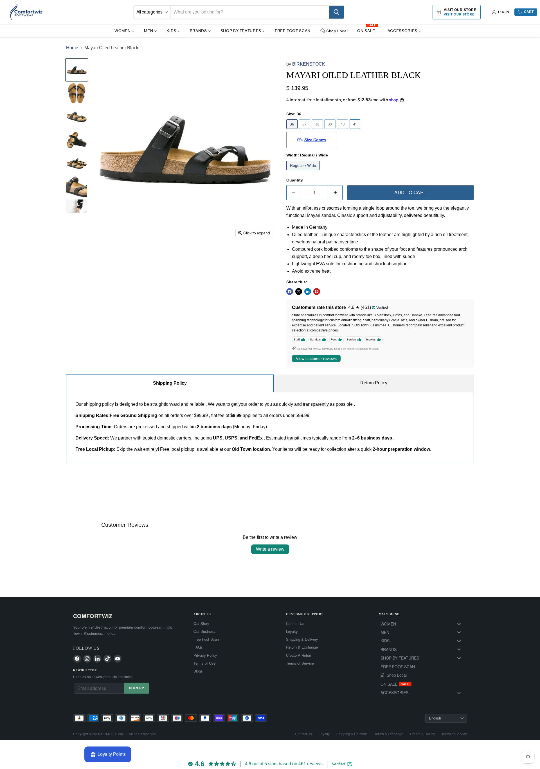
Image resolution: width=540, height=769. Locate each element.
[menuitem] (124, 30)
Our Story (201, 623)
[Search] (336, 12)
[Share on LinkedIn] (307, 291)
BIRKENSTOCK (308, 64)
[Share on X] (298, 291)
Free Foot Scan (206, 639)
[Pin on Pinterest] (316, 291)
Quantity (294, 180)
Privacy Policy (205, 655)
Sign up (136, 688)
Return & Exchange (302, 647)
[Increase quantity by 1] (335, 192)
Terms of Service (300, 663)
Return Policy (373, 382)
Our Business (205, 631)
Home (72, 47)
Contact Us (295, 623)
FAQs (198, 647)
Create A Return (299, 655)
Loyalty (292, 631)
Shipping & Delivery (302, 639)
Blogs (198, 671)
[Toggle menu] (459, 624)
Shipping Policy (170, 383)
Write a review (270, 549)
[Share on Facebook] (289, 291)
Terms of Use (204, 663)
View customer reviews (316, 358)
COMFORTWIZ (92, 616)
